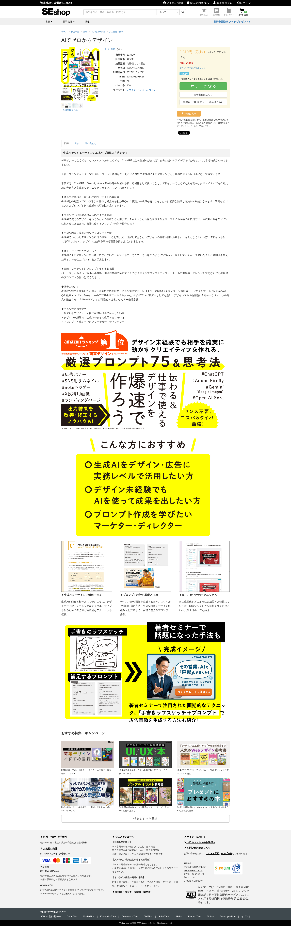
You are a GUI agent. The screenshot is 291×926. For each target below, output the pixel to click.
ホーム (64, 31)
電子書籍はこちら (203, 94)
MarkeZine (88, 916)
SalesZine (163, 916)
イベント (246, 916)
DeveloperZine (228, 916)
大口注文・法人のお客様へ (200, 842)
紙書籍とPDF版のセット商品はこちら (203, 102)
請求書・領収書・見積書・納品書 (133, 891)
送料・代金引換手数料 (55, 836)
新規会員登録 (224, 3)
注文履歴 (216, 15)
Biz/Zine (148, 916)
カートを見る (243, 13)
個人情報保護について (193, 870)
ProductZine (194, 916)
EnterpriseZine (108, 916)
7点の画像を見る (69, 110)
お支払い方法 (50, 848)
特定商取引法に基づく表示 (195, 867)
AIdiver (210, 916)
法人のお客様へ (199, 3)
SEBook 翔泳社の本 (50, 916)
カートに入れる (205, 86)
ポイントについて (196, 836)
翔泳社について (190, 877)
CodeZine (72, 916)
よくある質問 (174, 3)
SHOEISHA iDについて (193, 881)
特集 (87, 21)
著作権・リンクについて (194, 874)
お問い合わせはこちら (198, 847)
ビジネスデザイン (146, 89)
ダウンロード (229, 15)
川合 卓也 (110, 49)
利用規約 (187, 863)
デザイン (131, 89)
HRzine (178, 916)
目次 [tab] (76, 143)
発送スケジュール (124, 836)
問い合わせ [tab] (91, 143)
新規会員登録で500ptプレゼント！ (232, 21)
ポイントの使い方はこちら (193, 67)
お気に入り (204, 15)
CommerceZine (130, 916)
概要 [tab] (66, 143)
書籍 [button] (47, 21)
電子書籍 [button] (67, 21)
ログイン (245, 3)
